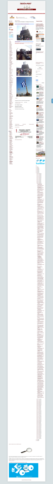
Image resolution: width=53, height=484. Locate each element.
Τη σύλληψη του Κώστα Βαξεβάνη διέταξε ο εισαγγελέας (39, 197)
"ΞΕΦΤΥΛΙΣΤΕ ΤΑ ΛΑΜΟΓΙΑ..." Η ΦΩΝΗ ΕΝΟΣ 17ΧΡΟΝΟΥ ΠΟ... (40, 213)
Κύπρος (10, 65)
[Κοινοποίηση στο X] (25, 102)
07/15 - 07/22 (38, 411)
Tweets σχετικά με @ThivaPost (18, 139)
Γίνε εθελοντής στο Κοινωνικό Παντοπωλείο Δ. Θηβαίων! (37, 13)
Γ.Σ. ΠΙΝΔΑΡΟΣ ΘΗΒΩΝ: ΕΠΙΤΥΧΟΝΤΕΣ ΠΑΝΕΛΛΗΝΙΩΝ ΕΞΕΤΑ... (40, 376)
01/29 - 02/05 (38, 434)
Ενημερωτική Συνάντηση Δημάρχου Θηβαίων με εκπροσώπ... (39, 390)
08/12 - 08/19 (38, 407)
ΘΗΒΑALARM (11, 128)
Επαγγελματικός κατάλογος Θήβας (11, 107)
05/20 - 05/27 (38, 419)
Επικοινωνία (20, 13)
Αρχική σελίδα (10, 13)
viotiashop (10, 121)
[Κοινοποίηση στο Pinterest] (26, 102)
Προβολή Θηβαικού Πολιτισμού (10, 93)
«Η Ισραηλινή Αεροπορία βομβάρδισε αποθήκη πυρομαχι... (39, 350)
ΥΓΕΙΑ (10, 56)
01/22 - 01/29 (38, 435)
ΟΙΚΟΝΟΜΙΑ (10, 57)
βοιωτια (10, 43)
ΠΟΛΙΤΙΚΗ (10, 44)
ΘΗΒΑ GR (10, 125)
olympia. (10, 131)
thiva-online (10, 120)
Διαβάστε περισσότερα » (11, 460)
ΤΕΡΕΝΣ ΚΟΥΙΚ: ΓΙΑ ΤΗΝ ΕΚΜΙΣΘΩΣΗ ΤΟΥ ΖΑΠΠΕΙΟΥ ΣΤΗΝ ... (40, 340)
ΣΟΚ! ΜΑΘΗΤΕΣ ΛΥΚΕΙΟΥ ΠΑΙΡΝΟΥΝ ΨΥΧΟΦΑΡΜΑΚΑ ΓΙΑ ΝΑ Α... (40, 303)
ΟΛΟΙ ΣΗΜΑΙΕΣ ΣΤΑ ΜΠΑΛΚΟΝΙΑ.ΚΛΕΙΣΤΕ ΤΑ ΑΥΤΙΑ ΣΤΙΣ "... (40, 205)
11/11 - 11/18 (38, 180)
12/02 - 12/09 (38, 177)
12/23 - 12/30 (38, 174)
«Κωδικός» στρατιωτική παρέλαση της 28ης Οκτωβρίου (39, 221)
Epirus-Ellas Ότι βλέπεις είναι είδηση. (11, 152)
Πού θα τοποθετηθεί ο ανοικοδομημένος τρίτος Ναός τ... (40, 264)
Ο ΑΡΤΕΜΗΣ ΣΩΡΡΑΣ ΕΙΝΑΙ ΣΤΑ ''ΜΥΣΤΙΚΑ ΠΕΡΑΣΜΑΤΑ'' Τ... (40, 249)
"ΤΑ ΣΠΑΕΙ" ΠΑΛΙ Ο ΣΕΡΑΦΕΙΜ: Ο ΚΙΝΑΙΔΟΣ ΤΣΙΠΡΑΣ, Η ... (40, 239)
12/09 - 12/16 (38, 176)
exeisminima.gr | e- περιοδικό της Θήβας (11, 116)
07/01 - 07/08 (38, 413)
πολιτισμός (10, 50)
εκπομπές (10, 88)
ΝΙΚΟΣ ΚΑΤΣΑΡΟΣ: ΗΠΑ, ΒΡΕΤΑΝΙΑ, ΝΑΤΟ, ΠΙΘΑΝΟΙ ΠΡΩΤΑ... (40, 262)
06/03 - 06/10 (38, 417)
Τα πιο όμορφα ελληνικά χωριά (40, 318)
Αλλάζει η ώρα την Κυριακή (40, 270)
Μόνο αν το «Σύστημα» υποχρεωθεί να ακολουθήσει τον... (40, 397)
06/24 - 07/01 (38, 414)
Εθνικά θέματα (11, 58)
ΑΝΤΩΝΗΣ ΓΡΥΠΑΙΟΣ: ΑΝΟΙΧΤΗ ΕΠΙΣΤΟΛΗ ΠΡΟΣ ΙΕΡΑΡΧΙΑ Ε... (40, 392)
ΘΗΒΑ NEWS (10, 126)
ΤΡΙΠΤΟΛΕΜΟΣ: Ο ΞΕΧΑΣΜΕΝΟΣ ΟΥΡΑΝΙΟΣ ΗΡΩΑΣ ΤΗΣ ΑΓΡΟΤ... (40, 188)
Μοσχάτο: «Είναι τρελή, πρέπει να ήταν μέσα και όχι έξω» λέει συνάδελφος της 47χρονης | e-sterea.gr (11, 158)
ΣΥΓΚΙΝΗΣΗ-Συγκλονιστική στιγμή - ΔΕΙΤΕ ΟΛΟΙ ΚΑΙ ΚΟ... (40, 203)
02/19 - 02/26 (38, 431)
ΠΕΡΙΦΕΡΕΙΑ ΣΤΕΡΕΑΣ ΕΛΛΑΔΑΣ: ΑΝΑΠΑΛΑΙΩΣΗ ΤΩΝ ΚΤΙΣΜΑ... (40, 291)
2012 (37, 172)
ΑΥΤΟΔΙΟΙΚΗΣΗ (11, 63)
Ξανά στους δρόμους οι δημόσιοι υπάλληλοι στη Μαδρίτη (40, 232)
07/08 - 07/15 (38, 412)
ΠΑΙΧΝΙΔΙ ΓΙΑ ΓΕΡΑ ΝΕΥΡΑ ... (40, 307)
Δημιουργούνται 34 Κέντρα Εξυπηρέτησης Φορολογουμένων (40, 309)
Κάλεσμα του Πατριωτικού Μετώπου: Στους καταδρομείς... (40, 347)
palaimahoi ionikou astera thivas (11, 118)
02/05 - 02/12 (38, 433)
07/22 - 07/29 (38, 410)
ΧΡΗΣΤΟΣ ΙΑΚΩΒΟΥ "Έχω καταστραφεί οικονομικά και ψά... (40, 243)
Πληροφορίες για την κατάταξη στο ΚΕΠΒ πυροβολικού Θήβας (41, 92)
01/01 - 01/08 (38, 438)
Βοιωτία (25, 13)
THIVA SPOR (10, 112)
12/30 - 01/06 (38, 173)
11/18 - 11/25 (38, 179)
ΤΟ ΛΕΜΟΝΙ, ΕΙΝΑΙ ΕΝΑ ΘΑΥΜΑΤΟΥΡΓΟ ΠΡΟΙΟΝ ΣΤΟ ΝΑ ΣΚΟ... (40, 295)
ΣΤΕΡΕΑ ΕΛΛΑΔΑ (28, 13)
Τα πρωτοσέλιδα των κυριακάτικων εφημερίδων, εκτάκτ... (40, 245)
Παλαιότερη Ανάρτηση (31, 124)
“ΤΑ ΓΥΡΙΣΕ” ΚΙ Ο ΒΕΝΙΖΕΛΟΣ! (40, 233)
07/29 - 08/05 (38, 409)
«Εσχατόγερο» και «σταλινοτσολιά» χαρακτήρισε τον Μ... (40, 289)
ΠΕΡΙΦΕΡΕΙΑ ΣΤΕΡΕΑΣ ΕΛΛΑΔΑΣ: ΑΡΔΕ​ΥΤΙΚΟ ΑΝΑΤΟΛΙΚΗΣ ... (40, 378)
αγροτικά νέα (10, 61)
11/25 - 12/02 (38, 178)
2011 (37, 439)
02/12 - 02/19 (38, 432)
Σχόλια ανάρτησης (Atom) (20, 125)
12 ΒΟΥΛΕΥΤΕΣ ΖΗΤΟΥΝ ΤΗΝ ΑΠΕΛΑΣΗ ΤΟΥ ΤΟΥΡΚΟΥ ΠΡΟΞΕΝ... (40, 320)
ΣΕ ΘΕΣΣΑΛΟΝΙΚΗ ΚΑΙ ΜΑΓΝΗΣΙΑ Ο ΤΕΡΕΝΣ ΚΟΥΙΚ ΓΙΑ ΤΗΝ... (40, 272)
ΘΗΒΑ (22, 13)
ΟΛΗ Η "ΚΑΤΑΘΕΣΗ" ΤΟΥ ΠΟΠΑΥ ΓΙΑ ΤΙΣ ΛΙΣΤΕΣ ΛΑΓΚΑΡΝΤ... (40, 338)
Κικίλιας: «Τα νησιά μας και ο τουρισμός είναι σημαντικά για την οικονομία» (11, 137)
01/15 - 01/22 (38, 436)
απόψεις (10, 42)
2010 (37, 440)
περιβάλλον (10, 64)
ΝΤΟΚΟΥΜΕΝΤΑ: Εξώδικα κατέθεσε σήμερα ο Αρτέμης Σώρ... (40, 369)
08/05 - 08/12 (38, 408)
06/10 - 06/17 (38, 416)
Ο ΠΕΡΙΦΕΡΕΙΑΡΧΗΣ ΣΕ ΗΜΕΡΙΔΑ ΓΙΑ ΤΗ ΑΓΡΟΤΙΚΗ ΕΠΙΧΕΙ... (40, 327)
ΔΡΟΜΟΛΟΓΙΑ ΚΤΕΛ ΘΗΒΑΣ (15, 13)
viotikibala (10, 122)
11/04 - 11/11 (38, 181)
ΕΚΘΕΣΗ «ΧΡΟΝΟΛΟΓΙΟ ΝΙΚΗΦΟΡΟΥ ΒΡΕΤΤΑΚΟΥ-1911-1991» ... (40, 251)
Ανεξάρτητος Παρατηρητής (11, 161)
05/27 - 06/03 (38, 418)
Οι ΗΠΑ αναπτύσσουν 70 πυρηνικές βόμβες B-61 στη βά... (40, 323)
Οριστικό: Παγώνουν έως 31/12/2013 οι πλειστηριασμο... (40, 267)
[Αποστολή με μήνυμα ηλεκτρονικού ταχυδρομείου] (24, 102)
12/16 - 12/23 (38, 175)
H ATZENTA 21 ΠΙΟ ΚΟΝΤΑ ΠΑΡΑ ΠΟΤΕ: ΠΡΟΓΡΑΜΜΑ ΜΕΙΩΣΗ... (40, 228)
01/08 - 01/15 (38, 437)
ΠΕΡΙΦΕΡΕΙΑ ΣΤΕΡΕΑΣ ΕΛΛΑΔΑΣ (10, 55)
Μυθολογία (10, 101)
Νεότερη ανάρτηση (17, 124)
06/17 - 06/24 (38, 415)
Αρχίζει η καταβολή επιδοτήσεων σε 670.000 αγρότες (40, 313)
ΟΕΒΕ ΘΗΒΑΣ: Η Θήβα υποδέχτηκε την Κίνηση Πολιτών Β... (40, 329)
